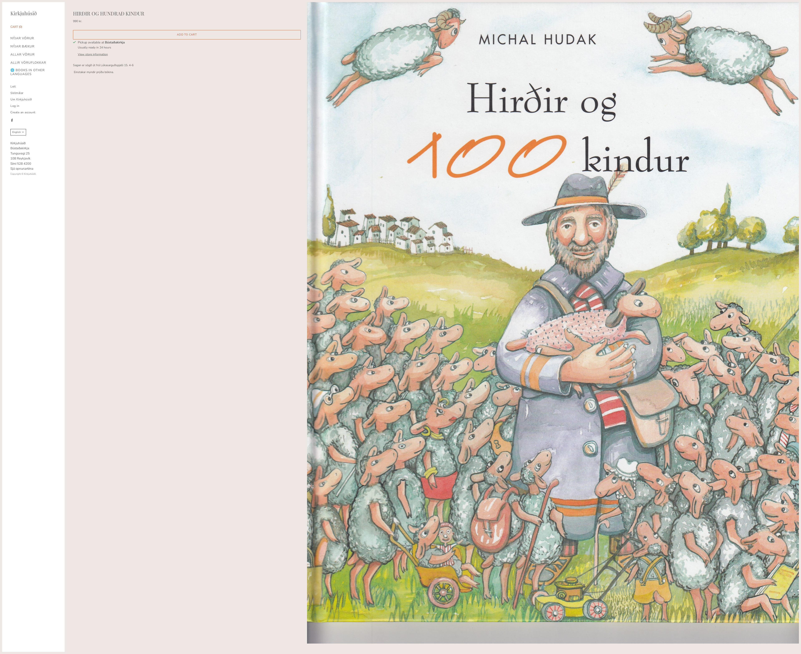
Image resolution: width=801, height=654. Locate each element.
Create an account (22, 112)
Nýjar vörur (22, 38)
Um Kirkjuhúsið (21, 99)
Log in (14, 106)
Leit (13, 86)
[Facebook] (12, 120)
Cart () (16, 27)
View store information (93, 54)
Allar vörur (22, 55)
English (16, 132)
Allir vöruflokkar (28, 63)
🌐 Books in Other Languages (27, 72)
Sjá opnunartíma (21, 169)
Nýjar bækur (22, 46)
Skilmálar (17, 93)
